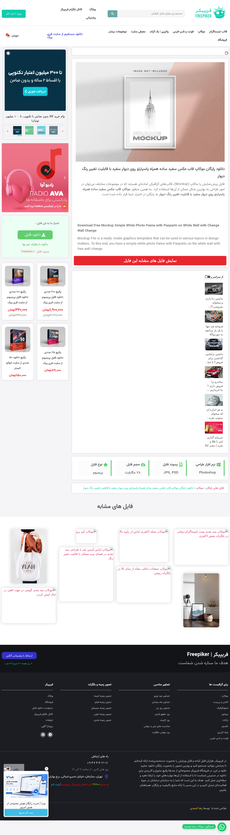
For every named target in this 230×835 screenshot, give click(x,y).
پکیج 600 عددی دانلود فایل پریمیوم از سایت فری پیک (52, 297)
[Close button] (46, 769)
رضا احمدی (196, 808)
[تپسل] (226, 53)
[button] (65, 178)
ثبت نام (55, 784)
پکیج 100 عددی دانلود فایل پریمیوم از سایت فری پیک (17, 297)
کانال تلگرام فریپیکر (71, 9)
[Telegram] (50, 735)
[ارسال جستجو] (112, 13)
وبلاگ (92, 9)
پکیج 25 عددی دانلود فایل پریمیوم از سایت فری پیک (52, 358)
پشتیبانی (91, 17)
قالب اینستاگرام (218, 31)
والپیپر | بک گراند (159, 31)
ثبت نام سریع (26, 812)
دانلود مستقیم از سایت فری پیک (64, 36)
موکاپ (201, 31)
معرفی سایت (138, 31)
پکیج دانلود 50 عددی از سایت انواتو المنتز (17, 363)
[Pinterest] (43, 735)
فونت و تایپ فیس (183, 31)
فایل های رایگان (215, 488)
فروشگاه (222, 40)
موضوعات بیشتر (118, 31)
